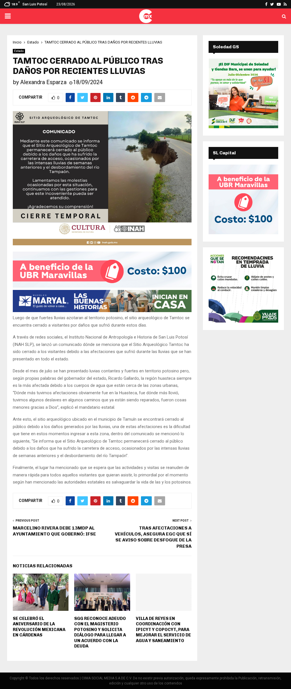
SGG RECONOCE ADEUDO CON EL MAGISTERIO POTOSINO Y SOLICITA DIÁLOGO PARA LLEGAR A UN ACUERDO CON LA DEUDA (100, 632)
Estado (19, 51)
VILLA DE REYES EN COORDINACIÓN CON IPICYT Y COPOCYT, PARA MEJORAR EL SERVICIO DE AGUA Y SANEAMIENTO (163, 629)
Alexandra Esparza (43, 82)
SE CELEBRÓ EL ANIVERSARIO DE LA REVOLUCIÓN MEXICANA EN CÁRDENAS (39, 627)
